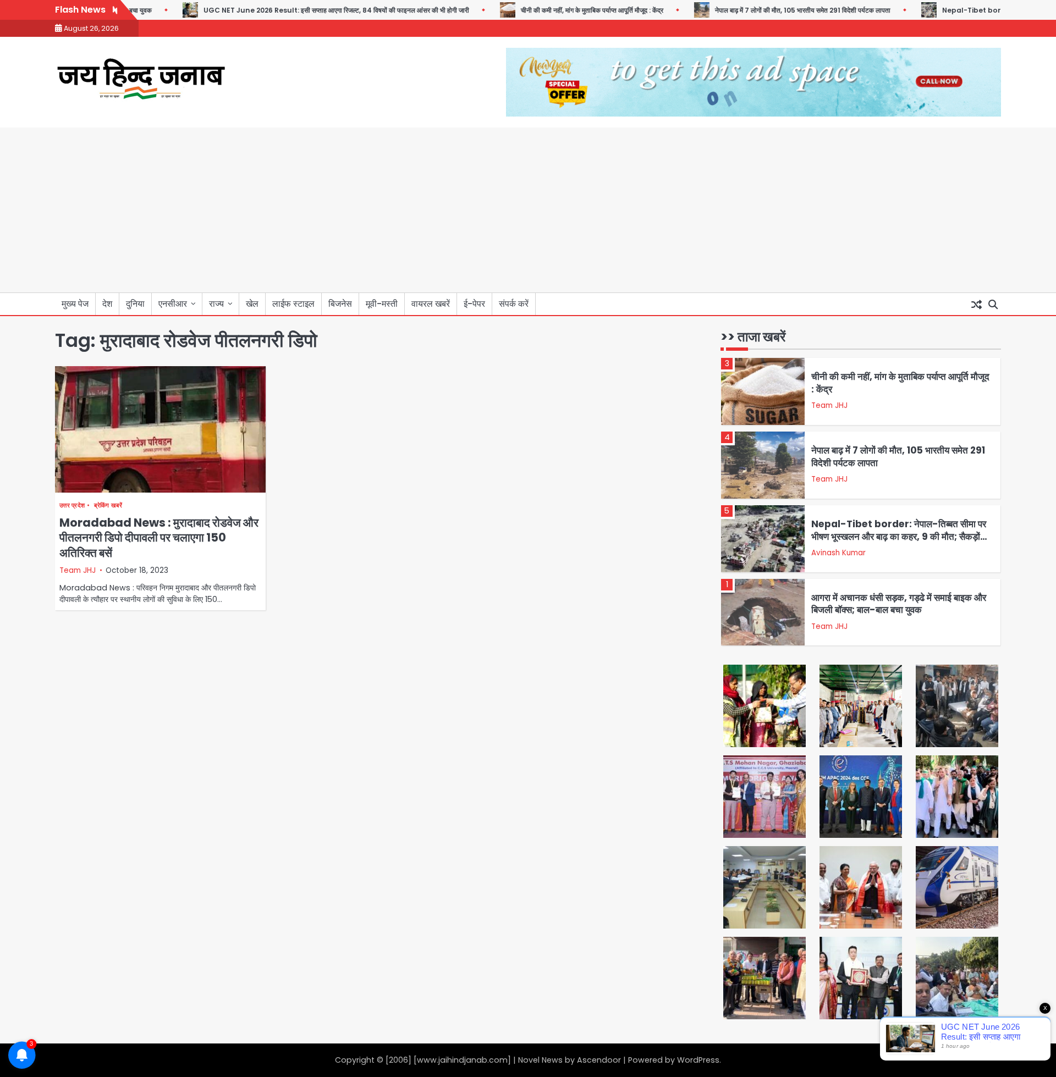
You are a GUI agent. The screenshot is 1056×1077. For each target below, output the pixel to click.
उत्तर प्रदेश (72, 505)
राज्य (216, 303)
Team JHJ (77, 570)
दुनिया (135, 303)
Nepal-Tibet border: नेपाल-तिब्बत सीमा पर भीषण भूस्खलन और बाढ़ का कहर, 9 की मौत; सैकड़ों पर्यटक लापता (898, 536)
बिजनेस (340, 303)
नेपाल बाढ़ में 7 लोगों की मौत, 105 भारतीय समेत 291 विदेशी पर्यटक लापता (783, 10)
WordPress (698, 1059)
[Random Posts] (976, 304)
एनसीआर (172, 303)
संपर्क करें (514, 303)
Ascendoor (599, 1059)
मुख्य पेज (75, 303)
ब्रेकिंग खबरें (108, 505)
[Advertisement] (528, 210)
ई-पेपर (474, 303)
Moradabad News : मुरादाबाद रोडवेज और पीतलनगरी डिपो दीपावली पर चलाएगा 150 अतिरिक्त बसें (158, 538)
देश (107, 303)
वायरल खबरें (430, 303)
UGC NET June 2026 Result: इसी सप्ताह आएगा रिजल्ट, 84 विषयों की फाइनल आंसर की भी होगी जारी (316, 10)
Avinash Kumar (838, 553)
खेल (252, 303)
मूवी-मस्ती (382, 303)
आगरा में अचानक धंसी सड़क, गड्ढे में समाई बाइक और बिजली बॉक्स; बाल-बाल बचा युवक (898, 603)
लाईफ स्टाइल (293, 303)
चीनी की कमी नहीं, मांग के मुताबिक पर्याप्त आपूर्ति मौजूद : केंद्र (572, 10)
